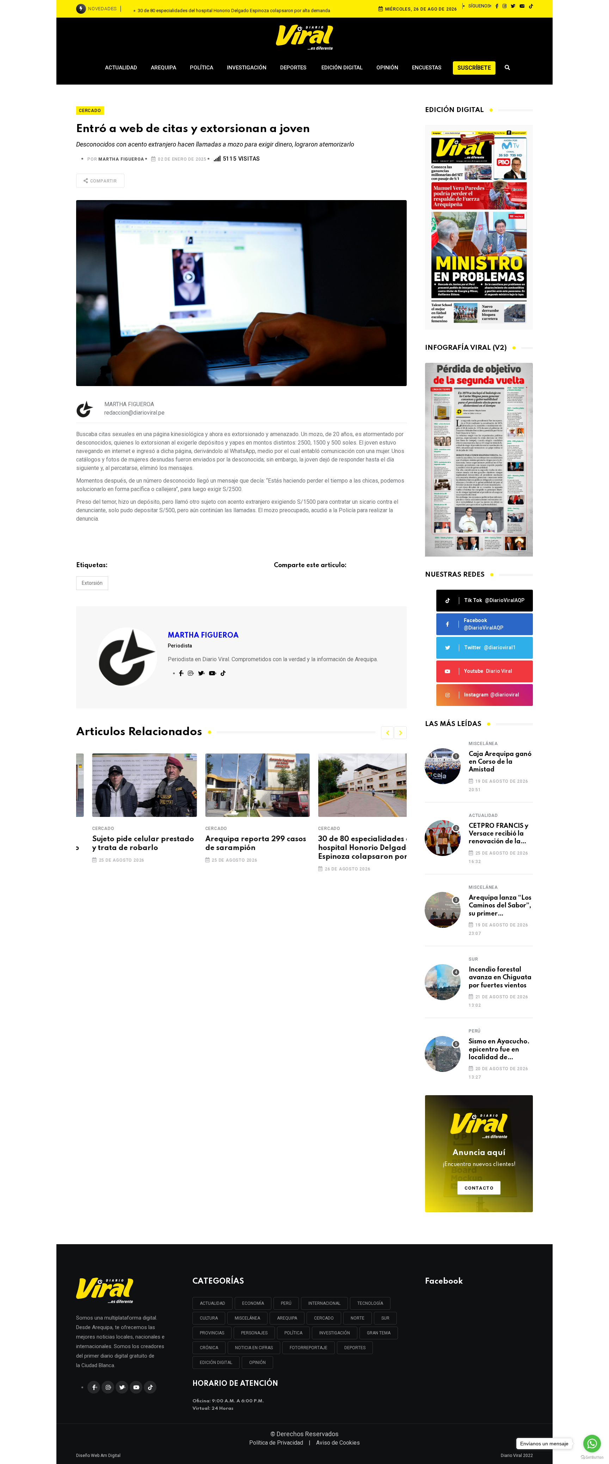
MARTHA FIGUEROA (121, 159)
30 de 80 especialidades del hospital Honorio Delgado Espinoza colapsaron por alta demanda (234, 8)
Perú (475, 1031)
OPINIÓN (257, 1362)
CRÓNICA (209, 1347)
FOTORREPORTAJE (308, 1347)
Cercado (87, 828)
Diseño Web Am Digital (98, 1455)
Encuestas (426, 67)
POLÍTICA (293, 1332)
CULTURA (209, 1318)
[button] (387, 732)
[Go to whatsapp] (592, 1443)
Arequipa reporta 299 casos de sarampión (239, 844)
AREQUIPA (287, 1318)
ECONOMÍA (253, 1303)
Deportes (294, 67)
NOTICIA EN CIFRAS (254, 1347)
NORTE (357, 1318)
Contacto (479, 1188)
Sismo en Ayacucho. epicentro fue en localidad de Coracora (499, 1049)
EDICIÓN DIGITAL (216, 1362)
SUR (385, 1318)
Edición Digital (342, 67)
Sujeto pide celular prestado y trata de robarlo (127, 844)
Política (201, 67)
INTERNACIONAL (324, 1303)
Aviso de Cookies (338, 1442)
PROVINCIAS (212, 1332)
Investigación (246, 67)
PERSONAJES (254, 1332)
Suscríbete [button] (474, 67)
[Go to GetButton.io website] (592, 1457)
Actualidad (121, 67)
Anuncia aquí (479, 1158)
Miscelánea (483, 743)
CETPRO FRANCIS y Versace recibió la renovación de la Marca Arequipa (498, 834)
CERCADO (324, 1318)
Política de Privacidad (276, 1442)
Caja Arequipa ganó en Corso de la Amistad (500, 762)
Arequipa (163, 67)
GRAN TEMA (378, 1332)
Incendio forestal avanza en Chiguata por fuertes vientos (500, 978)
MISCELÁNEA (247, 1318)
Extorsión (92, 583)
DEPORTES (354, 1347)
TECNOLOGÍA (370, 1303)
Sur (473, 959)
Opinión (387, 67)
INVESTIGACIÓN (334, 1332)
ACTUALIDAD (212, 1303)
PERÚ (286, 1303)
